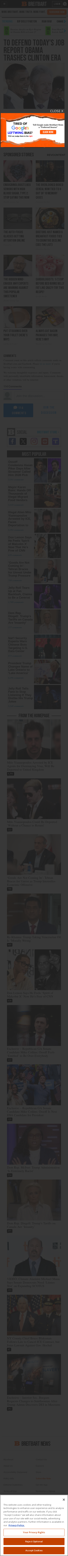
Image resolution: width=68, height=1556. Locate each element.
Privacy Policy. (17, 1525)
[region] (34, 1525)
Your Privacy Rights (34, 1532)
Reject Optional (34, 1541)
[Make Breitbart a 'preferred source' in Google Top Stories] (33, 128)
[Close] (64, 1500)
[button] (34, 778)
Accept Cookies (34, 1550)
